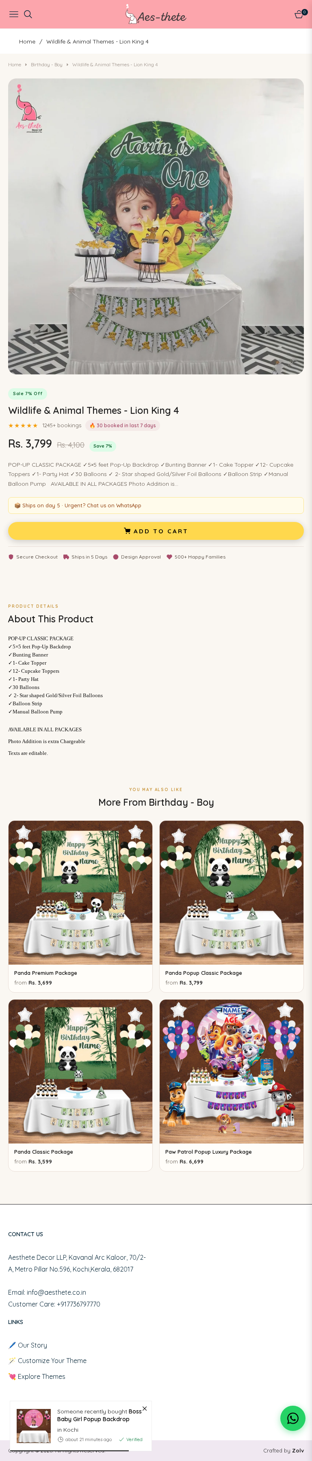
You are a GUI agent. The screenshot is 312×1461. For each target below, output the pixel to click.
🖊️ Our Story (27, 1345)
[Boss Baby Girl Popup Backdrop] (30, 1426)
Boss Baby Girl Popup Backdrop (99, 1415)
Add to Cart (161, 531)
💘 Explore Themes (36, 1376)
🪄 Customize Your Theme (47, 1361)
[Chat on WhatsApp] (293, 1418)
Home (27, 41)
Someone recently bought (99, 1415)
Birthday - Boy (47, 64)
